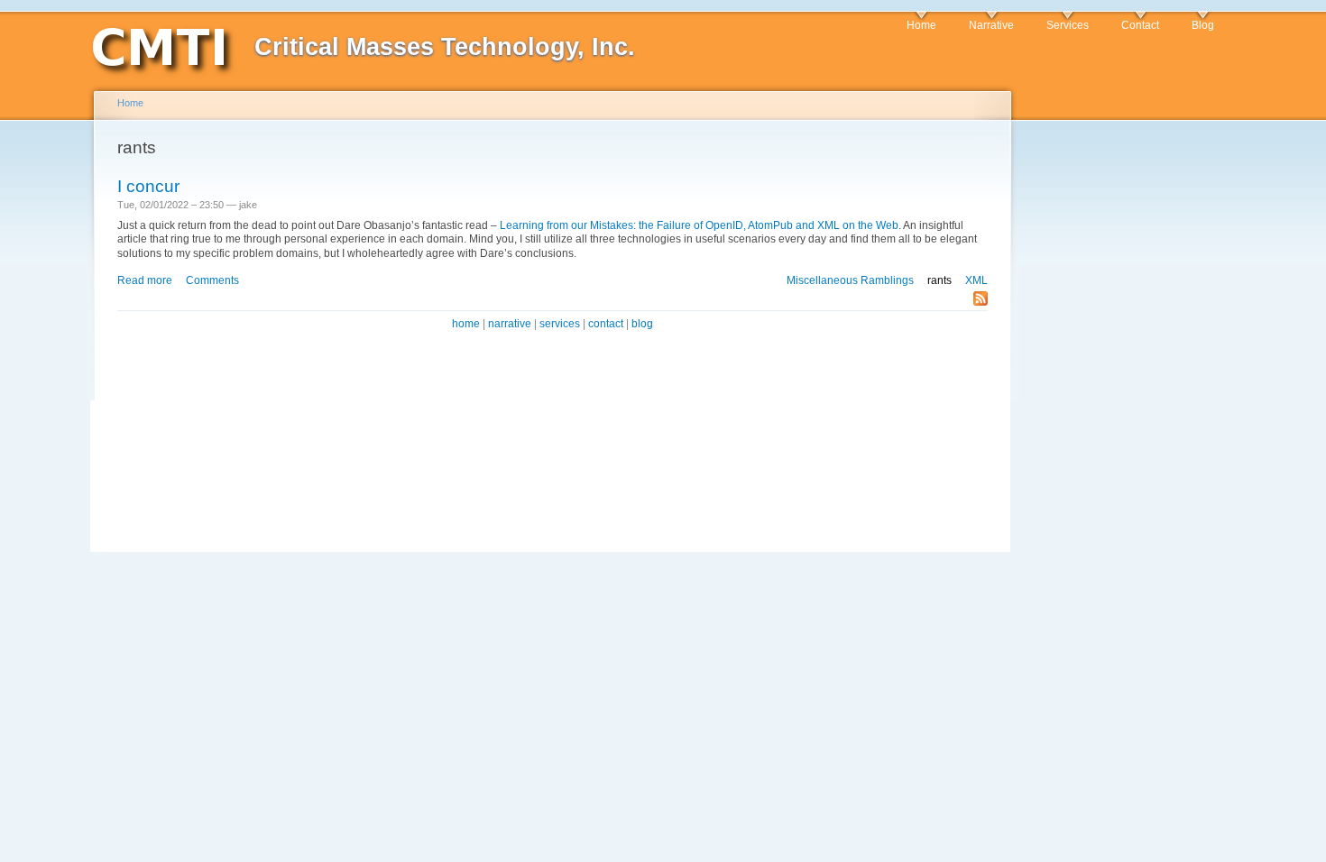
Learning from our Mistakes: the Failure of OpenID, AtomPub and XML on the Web (699, 225)
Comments (212, 280)
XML (976, 280)
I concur (148, 186)
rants (939, 280)
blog (642, 323)
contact (605, 323)
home (466, 323)
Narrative (991, 25)
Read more (144, 280)
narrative (509, 323)
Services (1067, 25)
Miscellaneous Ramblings (850, 280)
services (559, 323)
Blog (1203, 25)
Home (921, 25)
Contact (1140, 25)
